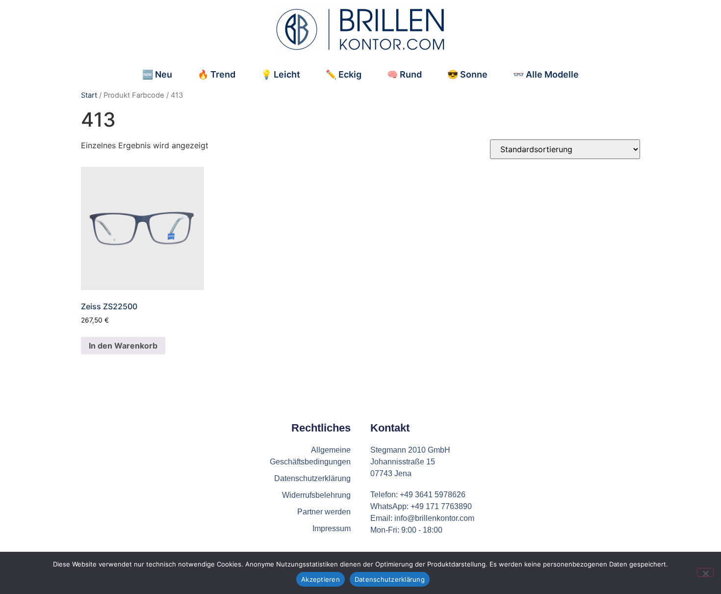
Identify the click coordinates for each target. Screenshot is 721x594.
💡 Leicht (280, 74)
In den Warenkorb (123, 346)
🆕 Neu (157, 74)
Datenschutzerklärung (390, 579)
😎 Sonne (467, 74)
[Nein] (705, 572)
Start (89, 95)
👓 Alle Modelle (546, 74)
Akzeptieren (320, 579)
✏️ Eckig (343, 74)
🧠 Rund (404, 74)
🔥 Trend (216, 74)
